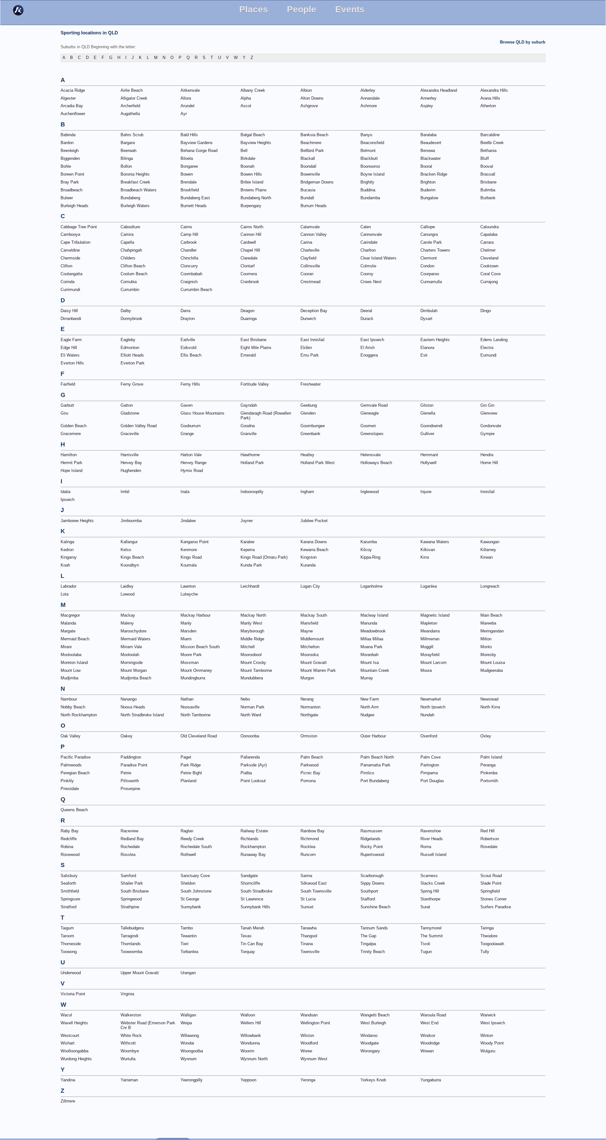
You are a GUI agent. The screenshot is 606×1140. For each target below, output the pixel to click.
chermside (70, 258)
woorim (247, 1051)
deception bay (313, 310)
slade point (491, 883)
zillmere (68, 1101)
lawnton (188, 586)
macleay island (374, 615)
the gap (368, 936)
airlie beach (132, 90)
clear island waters (378, 258)
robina (67, 846)
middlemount (312, 639)
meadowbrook (373, 631)
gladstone (130, 413)
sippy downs (372, 883)
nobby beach (73, 707)
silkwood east (313, 883)
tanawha (308, 928)
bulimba (487, 190)
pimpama (429, 773)
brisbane (488, 182)
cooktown (489, 266)
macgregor (70, 615)
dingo (485, 310)
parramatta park (375, 765)
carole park (431, 242)
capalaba (488, 234)
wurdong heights (76, 1058)
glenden (308, 413)
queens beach (74, 809)
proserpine (130, 788)
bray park (70, 182)
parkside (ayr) (254, 765)
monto (486, 646)
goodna (248, 425)
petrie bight (191, 773)
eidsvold (188, 347)
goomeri (368, 425)
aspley (426, 105)
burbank (488, 197)
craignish (189, 281)
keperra (248, 549)
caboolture (130, 226)
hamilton (69, 454)
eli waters (70, 355)
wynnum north (254, 1058)
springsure (70, 899)
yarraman (129, 1080)
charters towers (435, 250)
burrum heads (313, 205)
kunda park (251, 565)
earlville (188, 339)
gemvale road (374, 405)
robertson (489, 838)
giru (64, 413)
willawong (190, 1035)
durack (366, 318)
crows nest (371, 281)
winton (486, 1035)
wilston (307, 1035)
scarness (429, 875)
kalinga (67, 541)
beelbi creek (492, 142)
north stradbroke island (142, 714)
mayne (306, 631)
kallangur (129, 541)
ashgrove (309, 105)
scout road (491, 875)
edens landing (494, 339)
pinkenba (488, 773)
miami (186, 639)
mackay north (253, 615)
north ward (251, 714)
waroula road (433, 1015)
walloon (248, 1015)
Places (253, 9)
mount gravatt (313, 662)
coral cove (490, 273)
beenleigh (70, 150)
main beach (491, 615)
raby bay (70, 831)
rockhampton (253, 846)
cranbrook (250, 281)
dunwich (308, 318)
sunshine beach (375, 906)
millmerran (429, 639)
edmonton (130, 347)
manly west (251, 623)
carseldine (70, 250)
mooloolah (130, 654)
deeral (366, 310)
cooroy (366, 273)
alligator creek (134, 98)
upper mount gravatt (140, 972)
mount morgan (134, 670)
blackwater (430, 158)
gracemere (71, 433)
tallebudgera (132, 928)
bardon (67, 142)
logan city (310, 586)
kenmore (189, 549)
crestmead (310, 281)
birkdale (248, 158)
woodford (309, 1043)
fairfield (68, 384)
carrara (487, 242)
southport (369, 891)
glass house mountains (202, 413)
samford (128, 875)
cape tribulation (75, 242)
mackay (128, 615)
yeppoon (248, 1080)
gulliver (427, 433)
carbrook (189, 242)
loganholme (371, 586)
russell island (433, 854)
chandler (189, 250)
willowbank (251, 1035)
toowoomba (131, 951)
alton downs (312, 98)
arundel (187, 105)
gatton (127, 405)
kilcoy (366, 549)
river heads (431, 838)
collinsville (310, 266)
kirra (424, 557)
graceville (130, 433)
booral (426, 166)
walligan (188, 1015)
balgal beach (253, 134)
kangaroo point (195, 541)
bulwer (67, 197)
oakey (127, 736)
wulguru (487, 1051)
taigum (67, 928)
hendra (486, 454)
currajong (489, 281)
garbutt (67, 405)
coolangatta (71, 273)
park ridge (191, 765)
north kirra (490, 707)
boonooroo (370, 166)
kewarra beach (314, 549)
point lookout (253, 780)
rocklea (307, 846)
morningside (132, 662)
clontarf (248, 266)
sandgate (249, 875)
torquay (248, 951)
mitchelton (309, 646)
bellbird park (312, 150)
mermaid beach (75, 639)
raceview (129, 831)
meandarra (430, 631)
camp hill (189, 234)
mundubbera (252, 678)
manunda (368, 623)
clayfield (308, 258)
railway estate (254, 831)
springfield (490, 891)
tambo (187, 928)
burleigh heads (74, 205)
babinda (68, 134)
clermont (428, 258)
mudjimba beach (136, 678)
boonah (247, 166)
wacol (66, 1015)
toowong (69, 951)
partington (429, 765)
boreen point (72, 174)
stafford (367, 899)
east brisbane (253, 339)
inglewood (369, 491)
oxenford (428, 736)
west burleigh (373, 1023)
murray (366, 678)
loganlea (428, 586)
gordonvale (490, 425)
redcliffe (69, 838)
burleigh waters (135, 205)
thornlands (131, 943)
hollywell (428, 462)
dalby (126, 310)
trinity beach (372, 951)
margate (68, 631)
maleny (127, 623)
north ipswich (432, 707)
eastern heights (435, 339)
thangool (308, 936)
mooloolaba (71, 654)
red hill (487, 831)
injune (425, 491)
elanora (427, 347)
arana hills (490, 98)
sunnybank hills (255, 906)
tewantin (189, 936)
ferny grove (132, 384)
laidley (127, 586)
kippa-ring (370, 557)
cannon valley (313, 234)
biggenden (70, 158)
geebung (308, 405)
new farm (369, 699)
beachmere (310, 142)
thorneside (71, 943)
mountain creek (374, 670)
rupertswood (372, 854)
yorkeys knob (373, 1080)
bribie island (252, 182)
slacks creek (432, 883)
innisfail (487, 491)
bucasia (307, 190)
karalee (247, 541)
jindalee (188, 520)
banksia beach (314, 134)
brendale (189, 182)
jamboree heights (77, 520)
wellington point (315, 1023)
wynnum (189, 1058)
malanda (68, 623)
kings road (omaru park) (264, 557)
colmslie (368, 266)
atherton (488, 105)
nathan (187, 699)
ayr (184, 113)
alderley (367, 90)
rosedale (488, 846)
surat (425, 906)
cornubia (129, 281)
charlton (368, 250)
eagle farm (71, 339)
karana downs (313, 541)
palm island (491, 757)
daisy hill (69, 310)
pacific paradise (76, 757)
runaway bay (253, 854)
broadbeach (71, 190)
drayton (188, 318)
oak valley (70, 736)
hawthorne (250, 454)
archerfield (130, 105)
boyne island (372, 174)
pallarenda (250, 757)
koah (65, 565)
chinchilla (189, 258)
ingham (307, 491)
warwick (488, 1015)
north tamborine (196, 714)
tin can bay (252, 943)
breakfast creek (135, 182)
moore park (191, 654)
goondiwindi (431, 425)
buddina (367, 190)
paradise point (134, 765)
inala (185, 491)
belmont (368, 150)
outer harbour (373, 736)
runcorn (308, 854)
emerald (248, 355)
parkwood (309, 765)
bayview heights (256, 142)
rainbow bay (312, 831)
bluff (484, 158)
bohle (66, 166)
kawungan (489, 541)
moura (426, 670)
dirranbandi (71, 318)
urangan (188, 972)
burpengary (251, 205)
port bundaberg (374, 780)
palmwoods (71, 765)
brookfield (190, 190)
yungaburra (430, 1080)
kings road (191, 557)
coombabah (191, 273)
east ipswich (372, 339)
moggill (426, 646)
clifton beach (133, 266)
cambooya (70, 234)
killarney (488, 549)
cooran (306, 273)
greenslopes (371, 433)
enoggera (369, 355)
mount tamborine (256, 670)
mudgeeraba (491, 670)
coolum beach (134, 273)
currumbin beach (196, 289)
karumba (368, 541)
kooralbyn (130, 565)
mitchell (248, 646)
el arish (367, 347)
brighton (428, 182)
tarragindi (129, 936)
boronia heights (135, 174)
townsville (309, 951)
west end (429, 1023)
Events (350, 9)
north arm (369, 707)
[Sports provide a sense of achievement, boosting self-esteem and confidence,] (23, 11)
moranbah (369, 654)
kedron (67, 549)
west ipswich (492, 1023)
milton (485, 639)
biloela (187, 158)
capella (127, 242)
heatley (307, 454)
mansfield (309, 623)
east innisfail (312, 339)
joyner (247, 520)
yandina (68, 1080)
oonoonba (250, 736)
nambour (69, 699)
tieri (184, 943)
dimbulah (428, 310)
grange (187, 433)
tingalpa (368, 943)
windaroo (368, 1035)
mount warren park (318, 670)
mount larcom (433, 662)
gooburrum (191, 425)
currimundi (70, 289)
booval (486, 166)
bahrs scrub (132, 134)
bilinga (127, 158)
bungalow (429, 197)
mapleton (428, 623)
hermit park (71, 462)
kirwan (486, 557)
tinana (306, 943)
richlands (249, 838)
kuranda (308, 565)
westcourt (70, 1035)
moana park (371, 646)
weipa (186, 1023)
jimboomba (131, 520)
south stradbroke (256, 891)
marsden (188, 631)
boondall (308, 166)
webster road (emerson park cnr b (148, 1025)
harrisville (130, 454)
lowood (127, 594)
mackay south (313, 615)
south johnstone (196, 891)
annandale (370, 98)
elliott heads (132, 355)
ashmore (368, 105)
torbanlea (189, 951)
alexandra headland (438, 90)
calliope (427, 226)
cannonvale (371, 234)
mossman (190, 662)
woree (306, 1051)
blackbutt (369, 158)
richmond (309, 838)
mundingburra (193, 678)
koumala (189, 565)
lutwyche (189, 594)
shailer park (132, 883)
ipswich (67, 499)
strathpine (130, 906)
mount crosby (253, 662)
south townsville (315, 891)
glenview (488, 413)
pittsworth (130, 780)
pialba (246, 773)
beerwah (128, 150)
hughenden (131, 470)
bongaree (189, 166)
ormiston (308, 736)
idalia (65, 491)
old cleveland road (199, 736)
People (301, 9)
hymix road (192, 470)
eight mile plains (256, 347)
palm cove (430, 757)
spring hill (429, 891)
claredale (249, 258)
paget (186, 757)
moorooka (309, 654)
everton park (133, 363)
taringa (487, 928)
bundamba (370, 197)
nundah (427, 714)
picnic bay (310, 773)
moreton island (74, 662)
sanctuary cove (195, 875)
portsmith (489, 780)
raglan (187, 831)
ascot (246, 105)
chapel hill (250, 250)
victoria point (73, 994)
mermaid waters (136, 639)
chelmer (488, 250)
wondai (187, 1043)
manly (186, 623)
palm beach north (377, 757)
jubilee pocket (314, 520)
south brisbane (135, 891)
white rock (131, 1035)
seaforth (68, 883)
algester (68, 98)
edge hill (69, 347)
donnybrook (131, 318)
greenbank (310, 433)
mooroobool (251, 654)
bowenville (310, 174)
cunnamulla (431, 281)
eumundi (488, 355)
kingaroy (69, 557)
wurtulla (128, 1058)
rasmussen (371, 831)
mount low (70, 670)
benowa (427, 150)
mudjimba (69, 678)
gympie (487, 433)
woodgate (369, 1043)
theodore (488, 936)
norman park (252, 707)
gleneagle (369, 413)
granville (249, 433)
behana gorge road (199, 150)
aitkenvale (190, 90)
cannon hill (251, 234)
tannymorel (431, 928)
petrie (126, 773)
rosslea (128, 854)
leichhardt (250, 586)
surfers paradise (495, 906)
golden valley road (139, 425)
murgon (307, 678)
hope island (71, 470)
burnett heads (194, 205)
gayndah (249, 405)
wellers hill (251, 1023)
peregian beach (75, 773)
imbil (125, 491)
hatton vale (191, 454)
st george (190, 899)
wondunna (250, 1043)
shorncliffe (250, 883)
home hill (489, 462)
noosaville (190, 707)
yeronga (307, 1080)
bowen (187, 174)
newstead (489, 699)
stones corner (493, 899)
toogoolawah (492, 943)
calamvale (310, 226)
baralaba (428, 134)
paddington (131, 757)
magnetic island (434, 615)
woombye (130, 1051)
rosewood (70, 854)
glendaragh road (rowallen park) (266, 415)
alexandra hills (494, 90)
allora (186, 98)
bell (244, 150)
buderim (428, 190)
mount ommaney (196, 670)
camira (127, 234)
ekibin (306, 347)
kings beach (132, 557)
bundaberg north (256, 197)
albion (306, 90)
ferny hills (190, 384)
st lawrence (252, 899)
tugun (426, 951)
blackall (307, 158)
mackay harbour (196, 615)
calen (365, 226)
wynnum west (313, 1058)
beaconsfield (372, 142)
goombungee (312, 425)
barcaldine (490, 134)
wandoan (309, 1015)
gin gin (487, 405)
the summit (431, 936)
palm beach (311, 757)
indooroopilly (252, 491)
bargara (128, 142)
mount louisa (492, 662)
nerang (306, 699)
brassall (487, 174)
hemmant (429, 454)
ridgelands (370, 838)
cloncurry (189, 266)
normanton (310, 707)
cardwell (248, 242)
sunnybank (191, 906)
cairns (186, 226)
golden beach (73, 425)
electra (486, 347)
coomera (249, 273)
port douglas (432, 780)
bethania (488, 150)
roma (425, 846)
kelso (126, 549)
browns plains (254, 190)
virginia (127, 994)
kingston (308, 557)
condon (427, 266)
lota (64, 594)
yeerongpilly (192, 1080)
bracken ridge (433, 174)
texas (246, 936)
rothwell (188, 854)
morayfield (429, 654)
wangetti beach (374, 1015)
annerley (428, 98)
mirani (66, 646)
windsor (427, 1035)
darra (185, 310)
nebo (245, 699)
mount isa (369, 662)
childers (128, 258)
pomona (308, 780)
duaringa (249, 318)
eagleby (128, 339)
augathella (130, 113)
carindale (368, 242)
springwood (131, 899)
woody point (492, 1043)
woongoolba (192, 1051)
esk (424, 355)
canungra (429, 234)
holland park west (317, 462)
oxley (485, 736)
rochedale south (196, 846)
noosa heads (133, 707)
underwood (71, 972)
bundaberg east (195, 197)
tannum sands (374, 928)
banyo (366, 134)
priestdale (70, 788)
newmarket (430, 699)
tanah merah (252, 928)
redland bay (132, 838)
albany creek (253, 90)
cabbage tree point (79, 226)
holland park (252, 462)
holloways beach (376, 462)
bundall (307, 197)
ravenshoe (430, 831)
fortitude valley (255, 384)
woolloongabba (74, 1051)
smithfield (70, 891)
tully (484, 951)
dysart (426, 318)
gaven (187, 405)
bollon (126, 166)
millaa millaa (371, 639)
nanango (129, 699)
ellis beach (191, 355)
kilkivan (427, 549)
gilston (426, 405)
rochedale (130, 846)
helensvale (370, 454)
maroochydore (133, 631)
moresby (488, 654)
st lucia (308, 899)
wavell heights (74, 1023)
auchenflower (73, 113)
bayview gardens (197, 142)
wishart (67, 1043)
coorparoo (429, 273)
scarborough (371, 875)
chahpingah (131, 250)
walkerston (131, 1015)
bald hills (189, 134)
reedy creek (192, 838)
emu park (309, 355)
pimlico (367, 773)
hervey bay (131, 462)
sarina (306, 875)
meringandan (492, 631)
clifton (66, 266)
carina (306, 242)
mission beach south (200, 646)
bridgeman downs (317, 182)
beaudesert (430, 142)
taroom (67, 936)
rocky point (371, 846)
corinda (67, 281)
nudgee (367, 714)
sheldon (188, 883)
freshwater (310, 384)
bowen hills (251, 174)
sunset (306, 906)
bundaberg (130, 197)
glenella (427, 413)
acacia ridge (73, 90)
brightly (367, 182)
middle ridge (252, 639)
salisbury (69, 875)
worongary (370, 1051)
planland (188, 780)
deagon (247, 310)
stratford (68, 906)
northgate (309, 714)
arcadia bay (72, 105)
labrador (68, 586)
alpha (246, 98)
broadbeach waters (139, 190)
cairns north (252, 226)
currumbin (130, 289)
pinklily (67, 780)
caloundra (489, 226)
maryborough (252, 631)
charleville (309, 250)
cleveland (489, 258)
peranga (488, 765)
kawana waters (434, 541)
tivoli (425, 943)
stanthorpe (430, 899)
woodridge (430, 1043)
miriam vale (131, 646)
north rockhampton (79, 714)
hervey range (193, 462)
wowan (427, 1051)
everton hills (72, 363)
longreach (489, 586)
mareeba (488, 623)
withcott (128, 1043)
